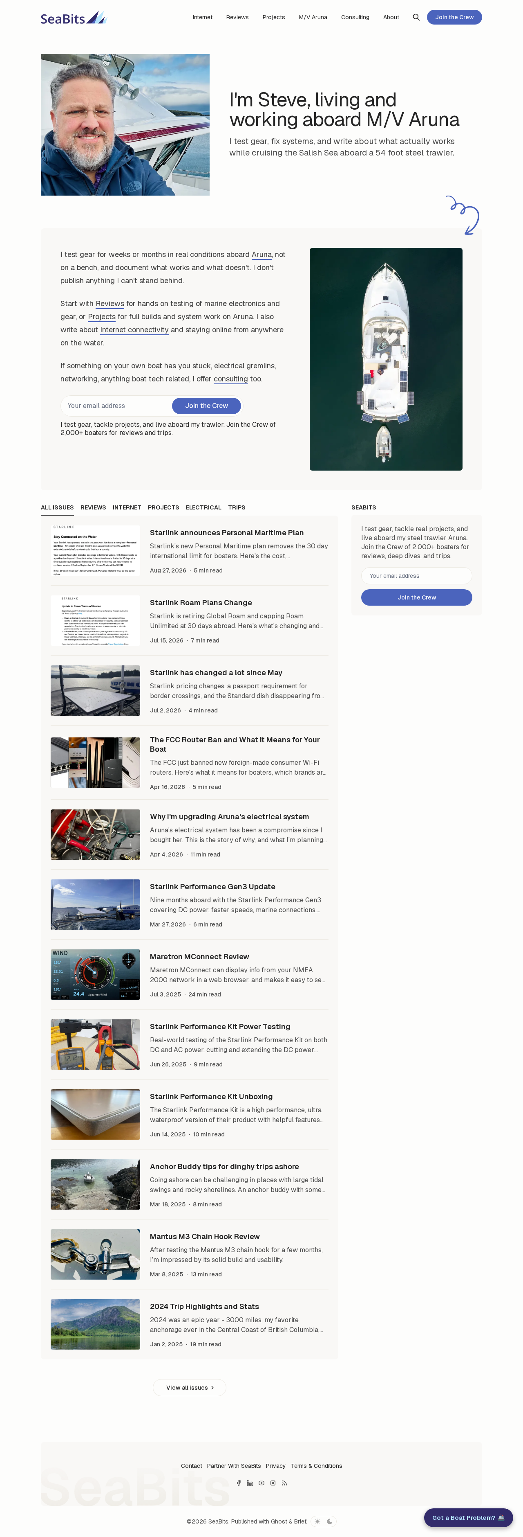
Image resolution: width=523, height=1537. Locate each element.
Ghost (279, 1521)
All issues (57, 507)
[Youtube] (261, 1483)
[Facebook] (238, 1483)
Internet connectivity (134, 329)
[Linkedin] (250, 1483)
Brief (300, 1521)
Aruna (262, 254)
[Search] (416, 17)
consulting (231, 378)
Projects (102, 316)
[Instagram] (273, 1483)
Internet (127, 507)
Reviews (110, 303)
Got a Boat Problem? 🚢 (468, 1517)
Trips (237, 507)
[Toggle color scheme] (324, 1521)
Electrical (203, 507)
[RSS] (284, 1483)
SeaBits (218, 1521)
